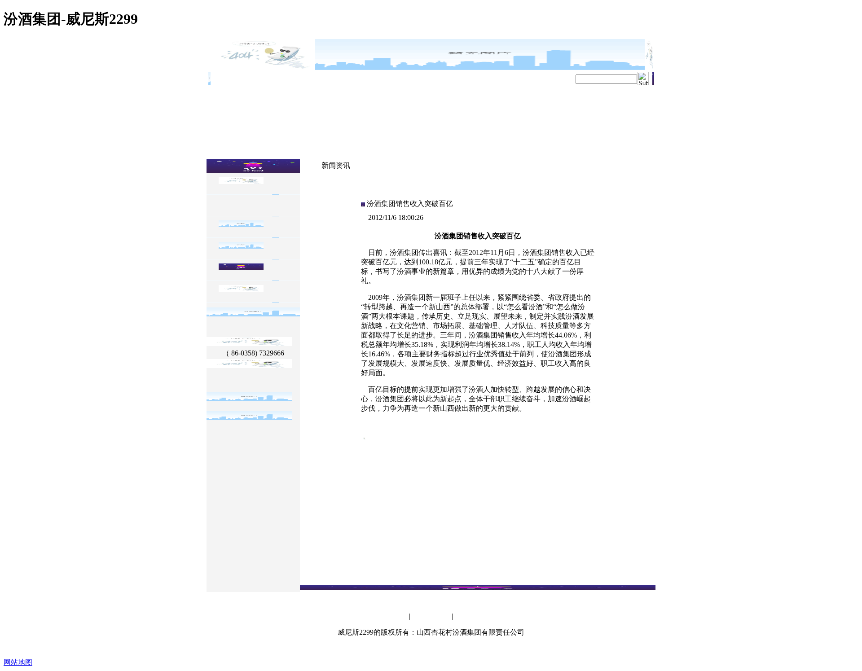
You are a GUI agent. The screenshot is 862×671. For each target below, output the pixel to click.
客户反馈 (465, 617)
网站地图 (18, 662)
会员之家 (396, 617)
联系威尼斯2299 (431, 617)
